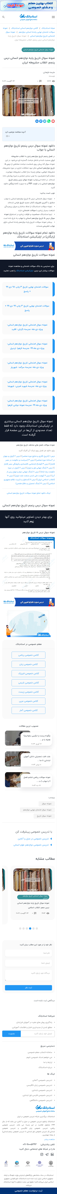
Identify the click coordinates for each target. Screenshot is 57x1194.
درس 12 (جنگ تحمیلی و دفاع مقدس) (31, 483)
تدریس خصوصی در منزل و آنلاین (33, 838)
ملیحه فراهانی (49, 72)
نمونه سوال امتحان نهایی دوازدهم (37, 810)
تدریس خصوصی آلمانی (42, 1080)
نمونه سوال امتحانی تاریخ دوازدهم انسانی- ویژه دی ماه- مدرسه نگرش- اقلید (27, 327)
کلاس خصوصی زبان (28, 664)
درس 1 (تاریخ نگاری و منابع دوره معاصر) (38, 456)
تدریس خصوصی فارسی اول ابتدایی (37, 1095)
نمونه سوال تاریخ (44, 816)
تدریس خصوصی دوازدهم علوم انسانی (31, 844)
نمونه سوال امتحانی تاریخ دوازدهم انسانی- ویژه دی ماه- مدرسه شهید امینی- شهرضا (27, 384)
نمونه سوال (46, 803)
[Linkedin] (52, 1155)
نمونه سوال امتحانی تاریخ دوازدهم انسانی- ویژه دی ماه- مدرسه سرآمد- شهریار (27, 365)
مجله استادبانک (48, 28)
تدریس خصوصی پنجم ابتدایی (13, 1132)
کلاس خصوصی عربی (28, 701)
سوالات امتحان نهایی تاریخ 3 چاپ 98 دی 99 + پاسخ (27, 289)
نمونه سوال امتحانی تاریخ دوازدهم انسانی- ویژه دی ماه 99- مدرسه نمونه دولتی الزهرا (27, 403)
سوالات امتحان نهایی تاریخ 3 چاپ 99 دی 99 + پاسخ (27, 308)
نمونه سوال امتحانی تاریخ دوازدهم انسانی (38, 50)
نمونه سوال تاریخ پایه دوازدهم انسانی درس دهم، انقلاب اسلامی (33, 905)
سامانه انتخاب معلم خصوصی (40, 1052)
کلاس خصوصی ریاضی (28, 655)
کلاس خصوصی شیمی (28, 682)
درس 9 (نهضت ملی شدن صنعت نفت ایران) (32, 475)
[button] (37, 928)
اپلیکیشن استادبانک (24, 270)
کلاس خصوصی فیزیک (28, 673)
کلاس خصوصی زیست (29, 692)
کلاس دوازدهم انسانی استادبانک (24, 28)
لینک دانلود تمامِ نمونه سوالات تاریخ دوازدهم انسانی (28, 493)
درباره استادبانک (45, 1067)
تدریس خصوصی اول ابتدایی (37, 1132)
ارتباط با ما (47, 1062)
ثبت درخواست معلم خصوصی (28, 1190)
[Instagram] (41, 1155)
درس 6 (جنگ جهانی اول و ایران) (40, 468)
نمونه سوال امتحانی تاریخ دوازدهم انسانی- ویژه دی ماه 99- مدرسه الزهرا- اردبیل (27, 346)
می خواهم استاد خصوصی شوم (39, 1057)
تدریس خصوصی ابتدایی (42, 1090)
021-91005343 (30, 1144)
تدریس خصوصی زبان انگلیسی (39, 1085)
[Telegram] (47, 1155)
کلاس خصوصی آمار (28, 710)
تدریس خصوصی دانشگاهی (41, 1100)
